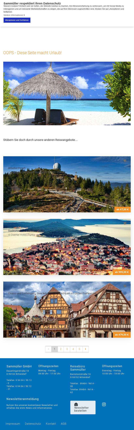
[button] (83, 407)
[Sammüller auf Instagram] (104, 400)
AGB (64, 423)
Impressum (13, 423)
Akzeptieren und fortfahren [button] (17, 20)
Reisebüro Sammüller (78, 368)
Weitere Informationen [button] (14, 15)
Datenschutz (33, 423)
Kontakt (51, 423)
